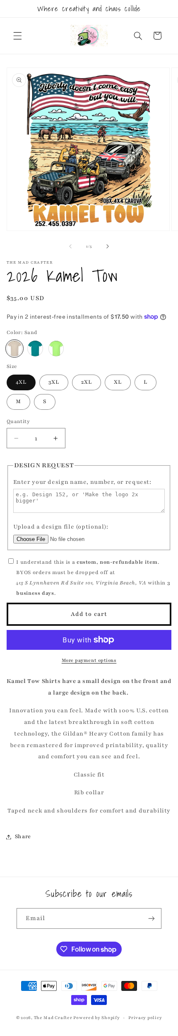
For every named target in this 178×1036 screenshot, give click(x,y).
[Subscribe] (151, 918)
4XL (21, 382)
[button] (17, 35)
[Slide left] (70, 246)
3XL (53, 382)
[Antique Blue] (35, 348)
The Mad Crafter (53, 1018)
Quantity (18, 421)
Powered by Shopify (96, 1018)
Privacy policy (145, 1018)
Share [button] (23, 836)
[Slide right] (108, 246)
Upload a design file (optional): (60, 527)
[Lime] (56, 348)
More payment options (89, 660)
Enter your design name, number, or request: (82, 482)
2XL (86, 382)
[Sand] (14, 348)
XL (118, 382)
